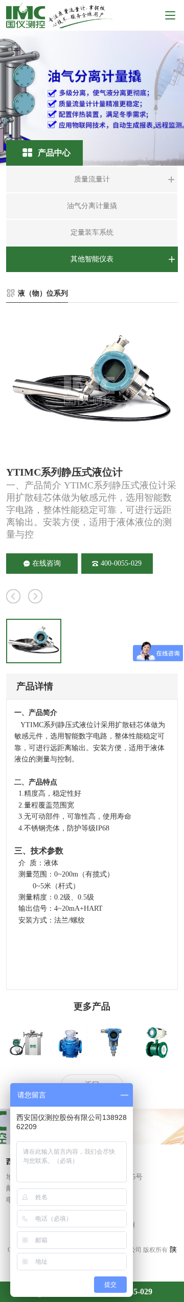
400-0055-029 (121, 563)
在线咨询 (46, 563)
